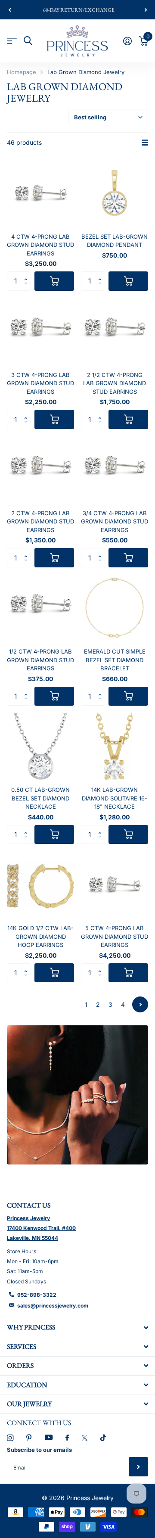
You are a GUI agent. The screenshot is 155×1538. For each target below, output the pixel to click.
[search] (28, 40)
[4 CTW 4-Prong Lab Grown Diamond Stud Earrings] (40, 193)
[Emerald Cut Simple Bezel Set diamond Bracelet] (114, 607)
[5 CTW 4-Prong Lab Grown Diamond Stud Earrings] (114, 884)
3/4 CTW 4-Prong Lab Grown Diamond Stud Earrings (114, 521)
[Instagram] (10, 1438)
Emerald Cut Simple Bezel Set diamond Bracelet (115, 660)
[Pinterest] (29, 1438)
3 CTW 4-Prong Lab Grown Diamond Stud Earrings (40, 383)
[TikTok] (103, 1438)
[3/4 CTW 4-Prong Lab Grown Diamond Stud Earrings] (114, 469)
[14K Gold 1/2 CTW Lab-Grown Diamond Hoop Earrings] (40, 884)
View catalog (12, 40)
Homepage (21, 71)
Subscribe (138, 1466)
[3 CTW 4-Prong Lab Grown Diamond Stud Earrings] (40, 331)
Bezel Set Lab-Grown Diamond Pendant (114, 241)
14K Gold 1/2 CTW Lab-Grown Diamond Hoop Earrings (40, 936)
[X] (84, 1438)
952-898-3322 (36, 1295)
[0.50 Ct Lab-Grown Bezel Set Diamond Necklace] (40, 746)
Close (77, 1327)
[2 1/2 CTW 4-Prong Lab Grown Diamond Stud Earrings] (114, 331)
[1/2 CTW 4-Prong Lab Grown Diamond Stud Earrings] (40, 607)
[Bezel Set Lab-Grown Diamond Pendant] (114, 193)
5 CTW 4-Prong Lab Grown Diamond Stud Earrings (114, 936)
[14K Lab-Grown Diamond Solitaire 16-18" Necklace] (114, 746)
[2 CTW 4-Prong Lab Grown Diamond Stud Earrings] (40, 469)
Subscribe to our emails (39, 1449)
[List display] (145, 142)
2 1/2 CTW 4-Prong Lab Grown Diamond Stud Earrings (114, 383)
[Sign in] (127, 41)
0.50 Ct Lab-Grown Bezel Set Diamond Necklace (40, 798)
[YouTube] (49, 1438)
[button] (9, 10)
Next (140, 1004)
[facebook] (67, 1438)
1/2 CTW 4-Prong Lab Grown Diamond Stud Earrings (40, 660)
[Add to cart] (54, 281)
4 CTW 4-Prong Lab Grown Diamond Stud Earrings (40, 245)
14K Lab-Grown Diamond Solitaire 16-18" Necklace (114, 798)
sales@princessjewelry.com (52, 1305)
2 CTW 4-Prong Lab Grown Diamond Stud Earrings (40, 521)
